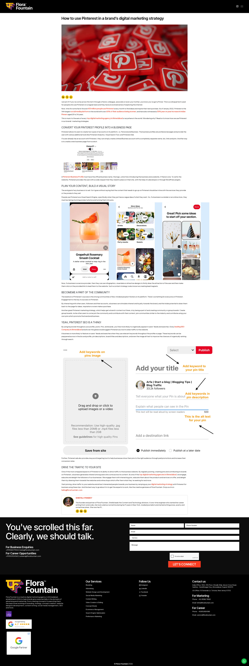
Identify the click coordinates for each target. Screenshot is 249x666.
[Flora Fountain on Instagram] (237, 6)
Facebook (144, 592)
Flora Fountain (122, 664)
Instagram (144, 585)
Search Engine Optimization (95, 613)
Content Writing (91, 599)
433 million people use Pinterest (101, 108)
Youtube (144, 595)
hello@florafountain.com (71, 490)
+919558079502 (12, 550)
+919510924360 (12, 556)
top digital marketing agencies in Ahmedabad (158, 474)
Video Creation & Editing (94, 602)
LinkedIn (144, 588)
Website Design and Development (97, 592)
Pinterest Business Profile (73, 177)
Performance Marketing (94, 616)
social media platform (80, 111)
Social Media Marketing (94, 595)
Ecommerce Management (94, 609)
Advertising (90, 588)
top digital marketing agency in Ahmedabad (105, 118)
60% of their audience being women (121, 111)
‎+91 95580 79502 (204, 599)
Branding (89, 585)
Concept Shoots (91, 606)
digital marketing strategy (162, 484)
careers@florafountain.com (30, 556)
